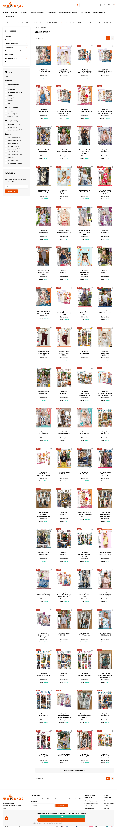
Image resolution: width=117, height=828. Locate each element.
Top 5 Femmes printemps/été (105, 515)
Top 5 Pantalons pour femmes (84, 636)
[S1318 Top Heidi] (105, 619)
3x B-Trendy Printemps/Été (105, 757)
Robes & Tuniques (14, 140)
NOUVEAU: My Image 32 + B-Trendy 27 (64, 595)
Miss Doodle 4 (84, 474)
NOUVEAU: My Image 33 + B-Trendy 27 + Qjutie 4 (105, 112)
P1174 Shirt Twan (64, 635)
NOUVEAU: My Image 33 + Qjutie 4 (105, 72)
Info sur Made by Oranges (91, 801)
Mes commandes (109, 803)
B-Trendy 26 (105, 232)
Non (61, 820)
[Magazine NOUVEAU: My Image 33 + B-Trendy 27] (64, 95)
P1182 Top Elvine (105, 313)
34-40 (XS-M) (12, 111)
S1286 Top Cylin (105, 595)
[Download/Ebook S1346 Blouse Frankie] (85, 136)
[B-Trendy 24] (44, 418)
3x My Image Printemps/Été (84, 394)
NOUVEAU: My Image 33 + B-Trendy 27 (64, 112)
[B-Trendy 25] (85, 418)
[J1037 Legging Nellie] (44, 337)
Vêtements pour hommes (15, 163)
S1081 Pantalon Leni (84, 233)
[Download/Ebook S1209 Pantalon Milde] (44, 257)
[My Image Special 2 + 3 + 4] (85, 539)
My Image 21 (105, 715)
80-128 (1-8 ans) (13, 127)
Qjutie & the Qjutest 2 (105, 354)
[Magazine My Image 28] (64, 257)
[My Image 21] (105, 700)
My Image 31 (105, 151)
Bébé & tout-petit (14, 137)
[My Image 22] (105, 418)
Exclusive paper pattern (14, 92)
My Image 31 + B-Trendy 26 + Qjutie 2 (64, 717)
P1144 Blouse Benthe (84, 314)
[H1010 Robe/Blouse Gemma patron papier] (105, 659)
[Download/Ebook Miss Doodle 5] (44, 136)
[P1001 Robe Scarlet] (105, 458)
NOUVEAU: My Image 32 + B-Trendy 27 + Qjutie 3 (105, 394)
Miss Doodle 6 (43, 554)
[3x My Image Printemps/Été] (85, 377)
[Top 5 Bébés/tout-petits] (85, 700)
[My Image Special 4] (44, 659)
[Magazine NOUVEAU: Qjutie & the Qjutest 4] (64, 55)
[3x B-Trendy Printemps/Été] (105, 740)
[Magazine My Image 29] (105, 257)
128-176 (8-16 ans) (14, 130)
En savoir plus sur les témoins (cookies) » (50, 823)
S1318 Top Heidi (105, 635)
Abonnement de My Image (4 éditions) (43, 312)
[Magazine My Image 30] (44, 216)
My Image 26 (84, 353)
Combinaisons (12, 143)
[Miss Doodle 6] (44, 539)
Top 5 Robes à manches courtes (43, 515)
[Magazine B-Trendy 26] (105, 216)
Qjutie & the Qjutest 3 (84, 273)
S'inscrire (106, 801)
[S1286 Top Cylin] (105, 579)
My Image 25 (64, 514)
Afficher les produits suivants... (74, 770)
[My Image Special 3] (85, 659)
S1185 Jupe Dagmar (44, 192)
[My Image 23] (64, 539)
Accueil (5, 12)
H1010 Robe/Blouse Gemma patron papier (105, 676)
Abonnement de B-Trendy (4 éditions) (85, 513)
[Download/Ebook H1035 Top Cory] (85, 176)
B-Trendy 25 (84, 434)
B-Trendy (24, 12)
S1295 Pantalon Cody (84, 595)
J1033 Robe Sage (105, 554)
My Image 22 (105, 434)
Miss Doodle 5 (43, 151)
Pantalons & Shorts (14, 154)
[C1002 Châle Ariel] (64, 740)
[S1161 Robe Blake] (64, 418)
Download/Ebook (12, 87)
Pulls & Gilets (12, 152)
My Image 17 (43, 756)
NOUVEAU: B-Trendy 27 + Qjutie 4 (64, 314)
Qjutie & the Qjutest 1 (64, 193)
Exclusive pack (11, 89)
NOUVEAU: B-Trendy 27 (85, 112)
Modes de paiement (89, 806)
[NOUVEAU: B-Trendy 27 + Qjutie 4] (64, 297)
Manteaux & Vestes (14, 146)
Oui (62, 816)
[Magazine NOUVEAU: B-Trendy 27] (85, 95)
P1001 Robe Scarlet (105, 475)
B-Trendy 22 (84, 756)
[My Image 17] (44, 740)
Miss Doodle (52, 12)
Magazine (10, 95)
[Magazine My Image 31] (105, 136)
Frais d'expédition (89, 808)
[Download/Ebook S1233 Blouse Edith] (64, 136)
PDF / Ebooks (85, 12)
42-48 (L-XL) (12, 114)
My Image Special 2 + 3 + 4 (84, 555)
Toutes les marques (13, 84)
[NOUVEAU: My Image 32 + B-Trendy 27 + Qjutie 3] (105, 377)
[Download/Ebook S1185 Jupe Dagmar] (44, 176)
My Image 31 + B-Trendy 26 (43, 636)
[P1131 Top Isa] (64, 458)
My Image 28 (64, 272)
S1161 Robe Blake (64, 434)
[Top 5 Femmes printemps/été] (105, 498)
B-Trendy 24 (43, 434)
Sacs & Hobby (12, 160)
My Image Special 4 (43, 675)
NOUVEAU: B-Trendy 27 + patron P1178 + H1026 (44, 475)
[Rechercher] (78, 5)
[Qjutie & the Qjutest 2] (105, 337)
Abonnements (9, 16)
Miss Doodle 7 (43, 393)
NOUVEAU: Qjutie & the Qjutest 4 (64, 72)
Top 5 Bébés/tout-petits (84, 716)
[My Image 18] (64, 659)
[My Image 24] (64, 377)
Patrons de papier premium (68, 12)
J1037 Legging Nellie (43, 354)
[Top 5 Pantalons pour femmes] (85, 619)
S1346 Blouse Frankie (84, 152)
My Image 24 (64, 393)
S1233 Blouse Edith (64, 151)
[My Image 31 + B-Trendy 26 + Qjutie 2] (64, 700)
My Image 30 (43, 232)
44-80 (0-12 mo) (13, 124)
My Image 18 (64, 675)
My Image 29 (105, 272)
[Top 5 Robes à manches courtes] (44, 498)
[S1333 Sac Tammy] (44, 579)
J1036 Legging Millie (64, 354)
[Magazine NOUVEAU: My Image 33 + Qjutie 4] (105, 55)
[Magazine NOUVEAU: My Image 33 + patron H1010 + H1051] (85, 55)
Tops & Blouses (13, 149)
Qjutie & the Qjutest (37, 12)
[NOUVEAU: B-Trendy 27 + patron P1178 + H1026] (44, 458)
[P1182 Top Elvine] (105, 297)
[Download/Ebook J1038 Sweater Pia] (64, 216)
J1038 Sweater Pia (64, 232)
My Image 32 (43, 111)
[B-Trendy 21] (44, 700)
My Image (14, 12)
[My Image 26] (85, 337)
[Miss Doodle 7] (44, 377)
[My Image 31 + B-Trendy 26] (44, 619)
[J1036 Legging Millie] (64, 337)
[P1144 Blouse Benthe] (85, 297)
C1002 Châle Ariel (64, 756)
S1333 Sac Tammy (43, 595)
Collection (44, 27)
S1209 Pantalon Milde (43, 273)
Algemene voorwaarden (91, 803)
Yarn (8, 103)
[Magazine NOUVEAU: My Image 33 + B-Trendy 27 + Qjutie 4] (105, 95)
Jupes (10, 157)
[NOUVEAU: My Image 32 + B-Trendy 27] (64, 579)
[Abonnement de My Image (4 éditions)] (44, 297)
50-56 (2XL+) (12, 116)
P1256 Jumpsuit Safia (105, 193)
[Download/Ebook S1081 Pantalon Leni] (85, 216)
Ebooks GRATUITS (99, 12)
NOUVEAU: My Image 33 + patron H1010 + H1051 (85, 72)
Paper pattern (11, 98)
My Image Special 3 (84, 675)
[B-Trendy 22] (85, 740)
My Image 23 (64, 554)
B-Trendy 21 (43, 715)
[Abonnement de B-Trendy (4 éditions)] (85, 498)
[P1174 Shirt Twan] (64, 619)
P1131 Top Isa (64, 474)
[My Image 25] (64, 498)
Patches (10, 100)
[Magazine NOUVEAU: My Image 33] (44, 55)
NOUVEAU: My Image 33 (44, 72)
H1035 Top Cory (84, 192)
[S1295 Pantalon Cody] (85, 579)
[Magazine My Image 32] (44, 95)
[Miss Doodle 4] (85, 458)
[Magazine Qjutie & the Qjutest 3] (85, 257)
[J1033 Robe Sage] (105, 539)
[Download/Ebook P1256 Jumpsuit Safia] (105, 176)
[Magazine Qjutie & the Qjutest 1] (64, 176)
